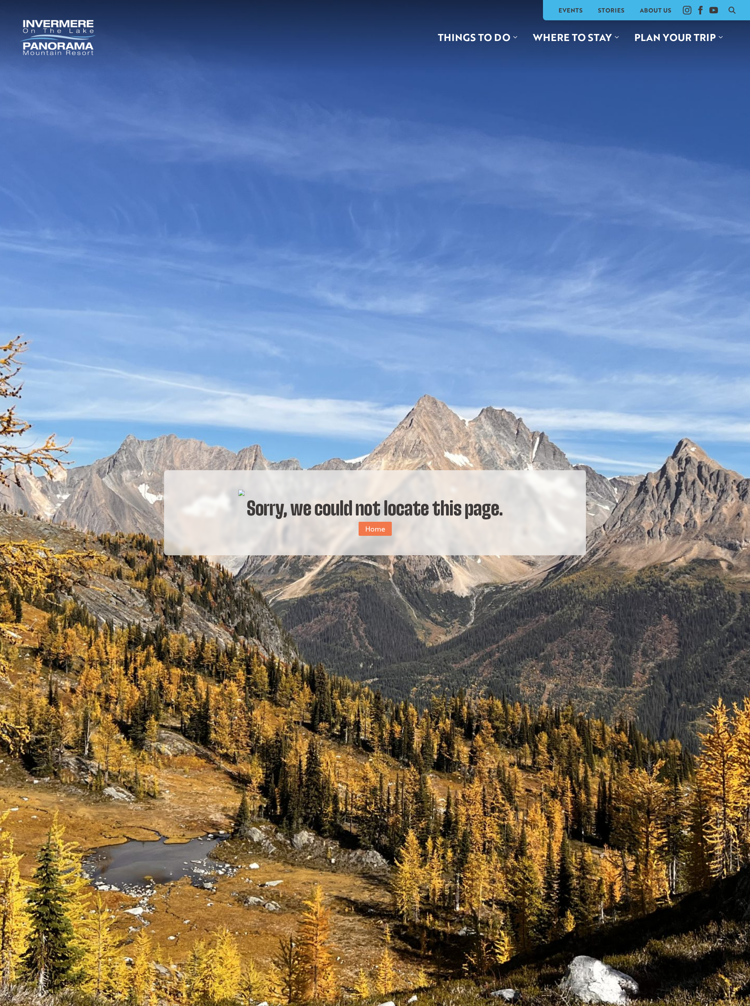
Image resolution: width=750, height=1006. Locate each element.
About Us (655, 10)
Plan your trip (675, 37)
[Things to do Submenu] (517, 37)
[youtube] (713, 10)
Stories (611, 10)
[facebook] (700, 10)
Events (570, 10)
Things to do (474, 37)
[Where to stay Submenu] (619, 37)
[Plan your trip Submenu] (723, 37)
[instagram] (687, 10)
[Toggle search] (732, 10)
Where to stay (572, 37)
